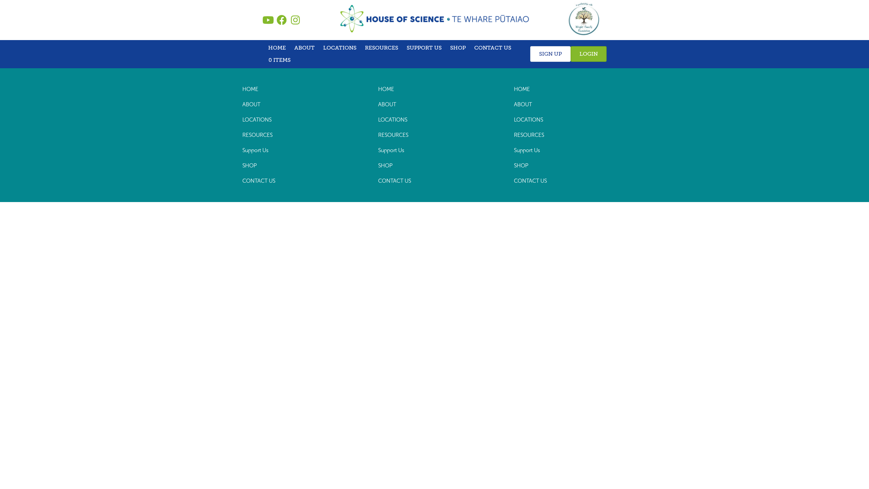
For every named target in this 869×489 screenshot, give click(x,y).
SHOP (458, 48)
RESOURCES (381, 48)
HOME (277, 48)
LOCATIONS (339, 48)
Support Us (424, 48)
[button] (268, 20)
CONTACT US (492, 48)
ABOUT (304, 48)
